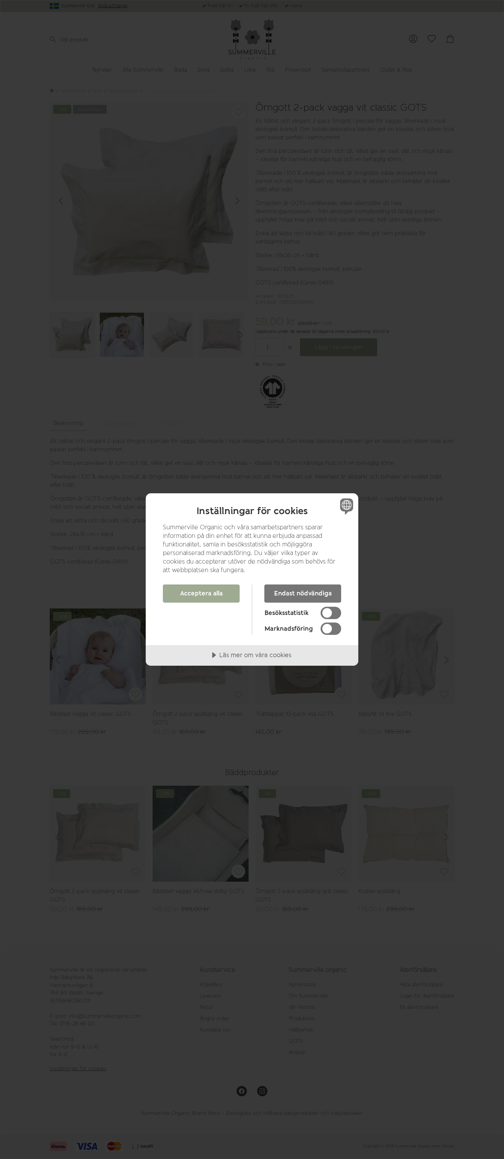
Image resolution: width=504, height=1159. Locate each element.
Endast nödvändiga (303, 593)
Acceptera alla (201, 593)
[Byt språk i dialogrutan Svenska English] (345, 506)
